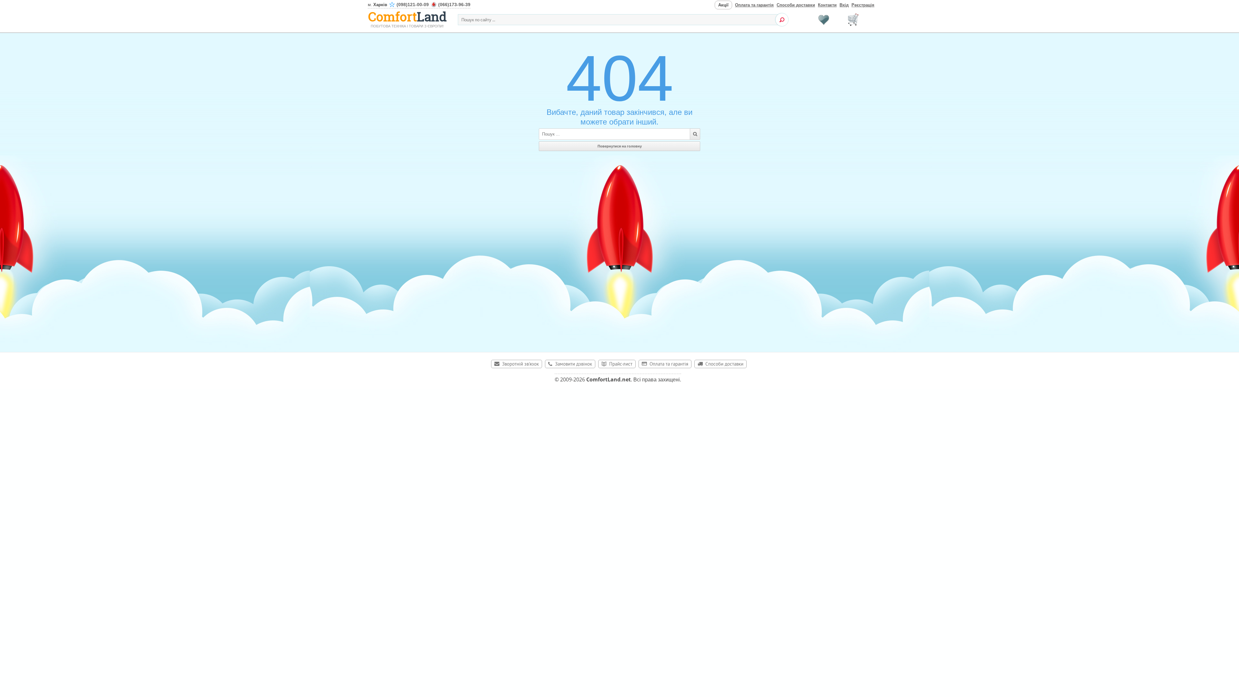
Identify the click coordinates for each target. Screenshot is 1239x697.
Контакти (827, 5)
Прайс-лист (620, 364)
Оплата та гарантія (754, 5)
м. (419, 4)
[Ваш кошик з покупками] (853, 20)
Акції (723, 5)
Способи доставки (796, 5)
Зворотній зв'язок (520, 364)
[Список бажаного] (824, 20)
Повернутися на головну (620, 146)
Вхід (844, 5)
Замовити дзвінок (573, 364)
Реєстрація (862, 5)
